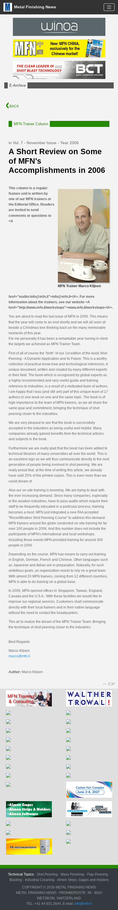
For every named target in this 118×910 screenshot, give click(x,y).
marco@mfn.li (19, 656)
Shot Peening (47, 874)
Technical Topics (21, 874)
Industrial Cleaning (39, 880)
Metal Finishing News (34, 7)
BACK (14, 106)
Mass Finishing (72, 874)
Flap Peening (97, 874)
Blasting (15, 880)
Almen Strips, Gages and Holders (83, 880)
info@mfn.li (83, 904)
